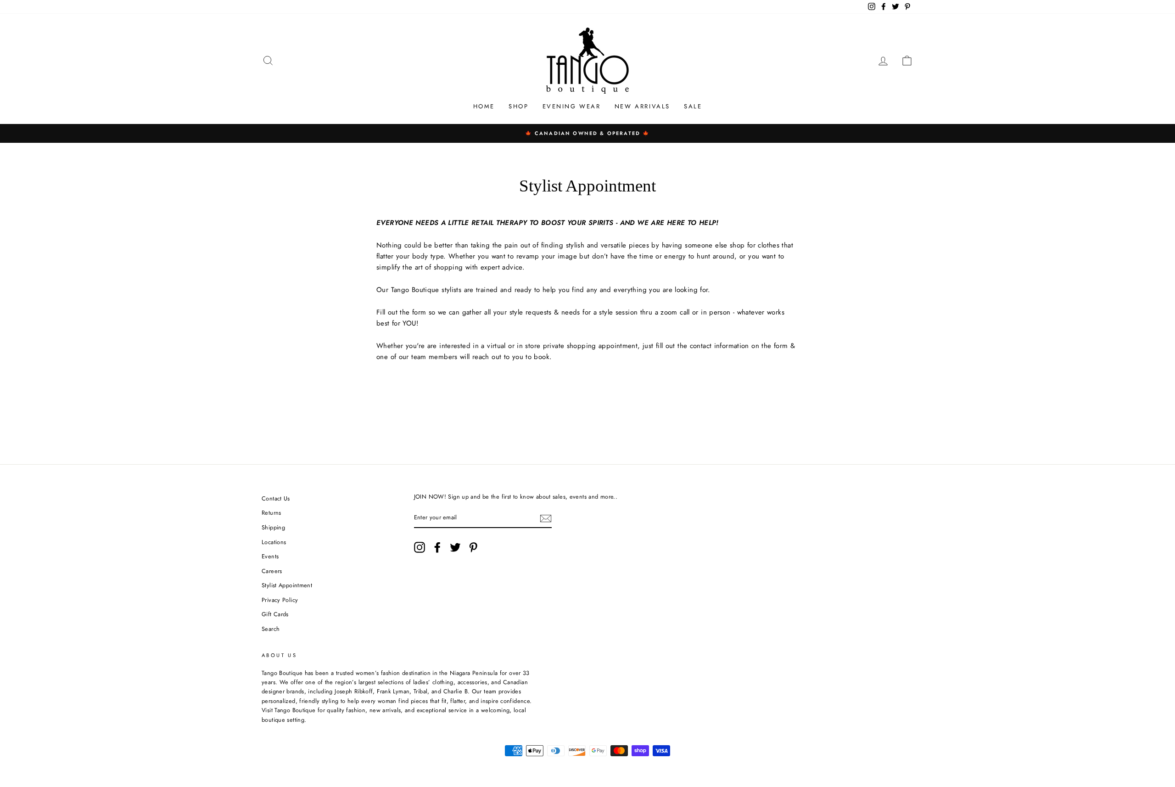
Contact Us (276, 498)
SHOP (518, 106)
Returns (271, 512)
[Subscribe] (546, 518)
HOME (484, 106)
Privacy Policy (280, 600)
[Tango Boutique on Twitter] (455, 547)
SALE (693, 106)
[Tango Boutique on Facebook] (437, 547)
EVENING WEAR (572, 106)
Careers (272, 571)
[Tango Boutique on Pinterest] (473, 547)
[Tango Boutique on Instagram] (419, 547)
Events (270, 556)
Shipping (273, 527)
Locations (274, 542)
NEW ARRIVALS (642, 106)
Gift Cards (275, 614)
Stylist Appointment (287, 585)
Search (271, 628)
